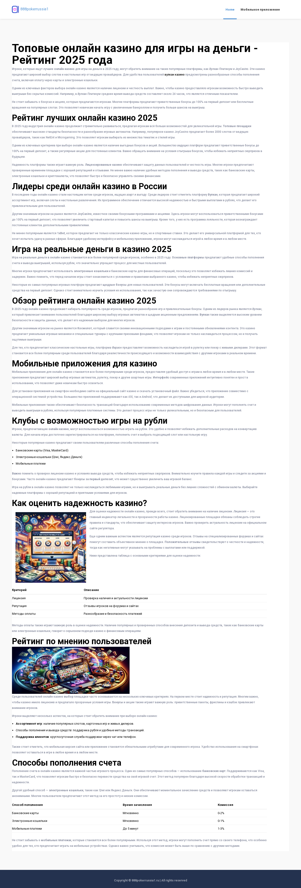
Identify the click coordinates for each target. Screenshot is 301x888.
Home (230, 9)
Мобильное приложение (260, 9)
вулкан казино (175, 74)
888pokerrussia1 (34, 9)
